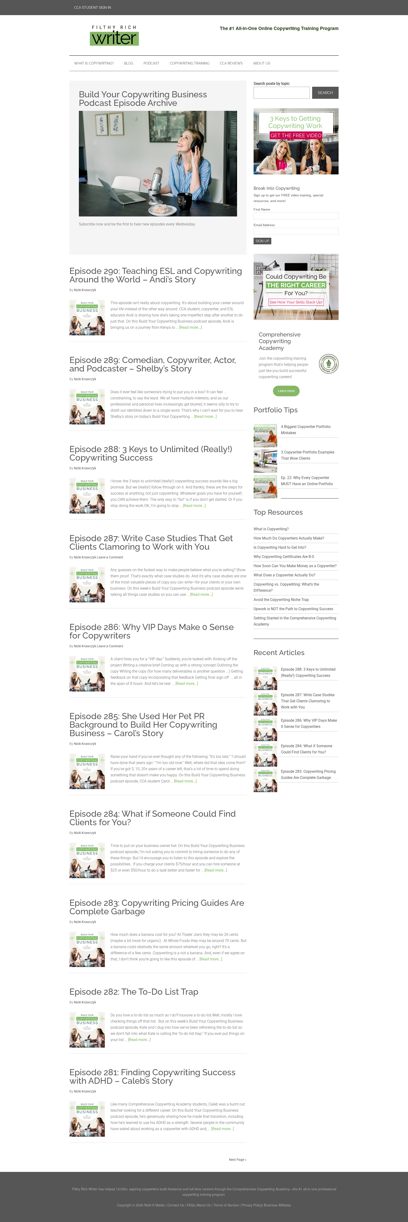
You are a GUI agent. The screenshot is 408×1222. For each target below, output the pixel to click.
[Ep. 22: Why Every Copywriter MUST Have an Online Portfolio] (265, 487)
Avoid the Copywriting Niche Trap (281, 599)
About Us (204, 1205)
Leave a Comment (110, 557)
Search (325, 93)
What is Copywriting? (271, 529)
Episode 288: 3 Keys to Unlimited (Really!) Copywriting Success (150, 453)
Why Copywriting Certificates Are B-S (284, 556)
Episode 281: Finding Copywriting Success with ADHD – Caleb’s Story (152, 1076)
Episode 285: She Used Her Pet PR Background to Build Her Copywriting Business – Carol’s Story (143, 724)
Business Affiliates (277, 1205)
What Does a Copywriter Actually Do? (284, 575)
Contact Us (175, 1205)
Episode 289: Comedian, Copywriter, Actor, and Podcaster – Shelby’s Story (152, 364)
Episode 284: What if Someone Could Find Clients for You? (152, 818)
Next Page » (237, 1160)
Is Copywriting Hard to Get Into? (280, 547)
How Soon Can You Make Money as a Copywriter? (295, 566)
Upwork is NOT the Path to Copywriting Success (293, 609)
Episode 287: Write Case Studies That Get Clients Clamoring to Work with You (151, 542)
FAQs (191, 1205)
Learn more (286, 391)
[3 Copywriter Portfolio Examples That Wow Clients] (265, 462)
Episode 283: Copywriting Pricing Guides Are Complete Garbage (156, 907)
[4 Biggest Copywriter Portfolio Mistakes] (265, 436)
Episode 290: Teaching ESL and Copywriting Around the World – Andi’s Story (155, 275)
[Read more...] (190, 327)
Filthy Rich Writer (114, 35)
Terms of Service (226, 1205)
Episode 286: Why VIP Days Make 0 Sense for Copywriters (151, 631)
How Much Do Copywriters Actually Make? (289, 538)
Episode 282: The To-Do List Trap (133, 992)
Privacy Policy (252, 1205)
